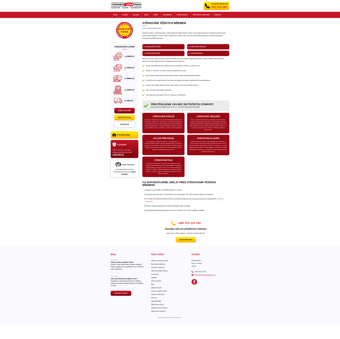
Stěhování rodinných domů (159, 261)
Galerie (136, 15)
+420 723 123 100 (189, 223)
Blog (152, 284)
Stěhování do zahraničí (158, 311)
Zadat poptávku (185, 239)
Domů (144, 28)
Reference (167, 15)
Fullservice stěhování (158, 267)
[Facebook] (194, 282)
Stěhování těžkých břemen (159, 271)
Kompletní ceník (124, 110)
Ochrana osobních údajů (159, 291)
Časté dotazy (182, 15)
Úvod (115, 15)
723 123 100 (219, 7)
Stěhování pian (196, 53)
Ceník (155, 15)
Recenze (154, 298)
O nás (146, 15)
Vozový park (155, 274)
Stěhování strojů (152, 53)
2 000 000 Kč (118, 154)
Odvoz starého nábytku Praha (122, 262)
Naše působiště (156, 301)
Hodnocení (124, 124)
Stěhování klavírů (153, 46)
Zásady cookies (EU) (157, 294)
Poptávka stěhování (201, 15)
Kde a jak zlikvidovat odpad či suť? (124, 279)
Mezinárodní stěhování (158, 264)
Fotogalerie (123, 135)
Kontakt (217, 15)
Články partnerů (156, 281)
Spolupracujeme (156, 287)
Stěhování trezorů (198, 46)
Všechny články (121, 293)
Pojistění (154, 277)
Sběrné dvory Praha (157, 304)
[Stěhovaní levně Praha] (126, 5)
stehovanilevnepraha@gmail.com (205, 275)
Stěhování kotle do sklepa (159, 308)
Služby (125, 15)
